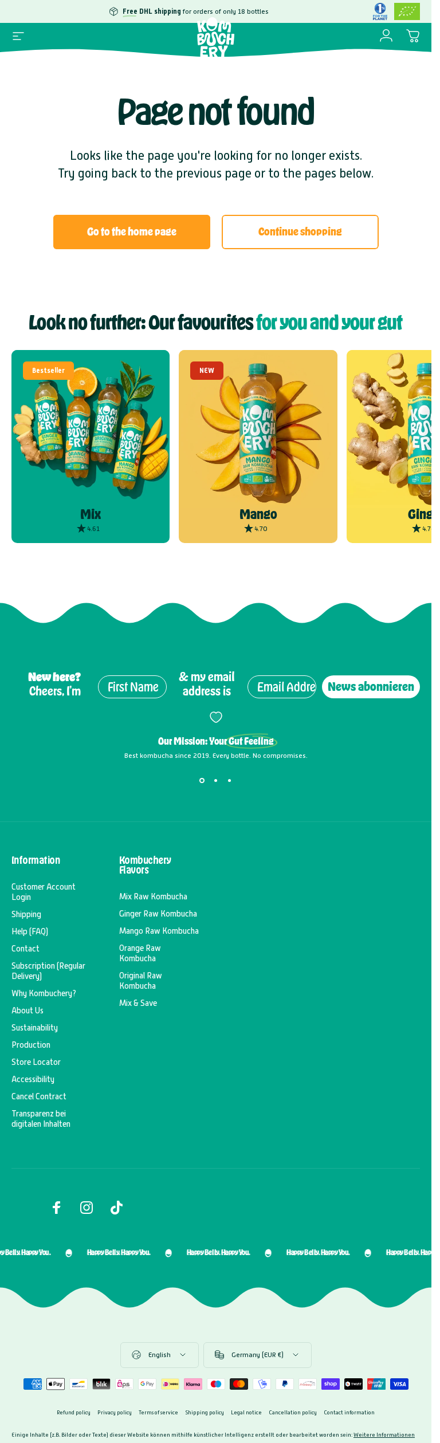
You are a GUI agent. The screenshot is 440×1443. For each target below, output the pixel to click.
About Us (27, 1010)
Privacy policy (114, 1412)
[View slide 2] (216, 780)
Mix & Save (138, 1003)
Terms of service (158, 1412)
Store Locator (36, 1062)
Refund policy (74, 1412)
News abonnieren (371, 686)
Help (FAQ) (29, 931)
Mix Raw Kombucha (153, 896)
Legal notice (246, 1412)
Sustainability (34, 1027)
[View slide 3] (230, 780)
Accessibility (32, 1079)
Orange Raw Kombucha (140, 953)
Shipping (26, 914)
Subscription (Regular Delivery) (48, 971)
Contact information (349, 1412)
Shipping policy (204, 1412)
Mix (90, 514)
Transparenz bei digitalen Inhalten (40, 1119)
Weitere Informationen (384, 1435)
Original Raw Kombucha (140, 980)
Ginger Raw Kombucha (158, 913)
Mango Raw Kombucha (159, 930)
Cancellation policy (293, 1412)
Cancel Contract (38, 1096)
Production (30, 1044)
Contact (25, 948)
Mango (258, 514)
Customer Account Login (43, 892)
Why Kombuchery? (43, 993)
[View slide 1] (202, 780)
